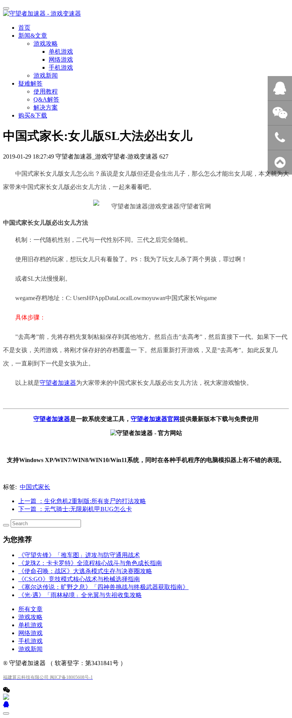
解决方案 (45, 107)
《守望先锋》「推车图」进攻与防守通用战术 (79, 555)
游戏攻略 (30, 617)
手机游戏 (30, 641)
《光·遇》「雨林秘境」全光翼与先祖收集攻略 (80, 595)
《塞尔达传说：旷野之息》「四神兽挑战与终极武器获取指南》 (103, 587)
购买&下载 (32, 115)
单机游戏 (30, 625)
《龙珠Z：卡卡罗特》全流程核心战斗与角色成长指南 (90, 563)
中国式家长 (35, 487)
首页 (24, 27)
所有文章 (30, 609)
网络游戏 (30, 633)
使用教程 (45, 91)
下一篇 (75, 509)
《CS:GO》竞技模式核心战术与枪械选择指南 (79, 579)
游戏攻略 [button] (45, 43)
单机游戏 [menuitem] (61, 51)
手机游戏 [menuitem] (61, 67)
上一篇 (82, 501)
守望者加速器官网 (155, 419)
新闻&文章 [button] (32, 35)
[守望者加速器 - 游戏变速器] (146, 14)
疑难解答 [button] (30, 83)
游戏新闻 (45, 75)
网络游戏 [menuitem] (61, 59)
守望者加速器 (58, 383)
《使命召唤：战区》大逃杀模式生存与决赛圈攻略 (85, 571)
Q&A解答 (46, 99)
